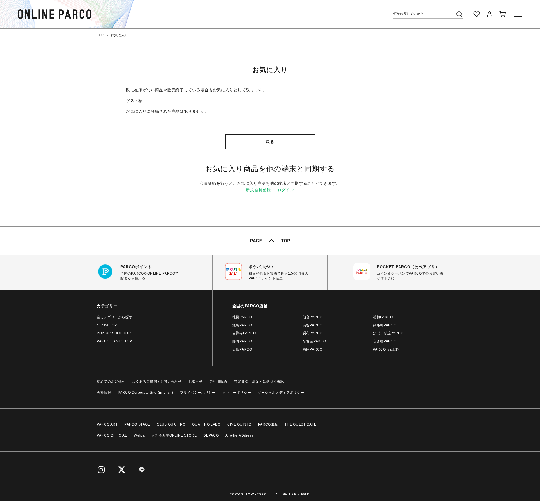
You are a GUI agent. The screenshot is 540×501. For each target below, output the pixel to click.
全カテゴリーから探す (114, 317)
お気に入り (120, 35)
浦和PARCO (383, 317)
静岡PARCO (242, 341)
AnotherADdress (239, 435)
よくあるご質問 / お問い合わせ (157, 382)
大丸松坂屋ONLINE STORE (174, 435)
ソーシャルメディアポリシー (281, 393)
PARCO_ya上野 (386, 349)
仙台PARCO (313, 317)
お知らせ (195, 382)
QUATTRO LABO (206, 424)
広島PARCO (242, 349)
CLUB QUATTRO (171, 424)
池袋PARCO (242, 325)
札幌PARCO (242, 317)
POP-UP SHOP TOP (114, 333)
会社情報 (104, 393)
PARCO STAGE (137, 424)
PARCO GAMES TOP (114, 341)
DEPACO (211, 435)
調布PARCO (313, 333)
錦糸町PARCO (385, 325)
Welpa (139, 435)
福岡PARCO (313, 349)
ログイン (286, 190)
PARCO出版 (268, 424)
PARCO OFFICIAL (112, 435)
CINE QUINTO (239, 424)
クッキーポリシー (236, 393)
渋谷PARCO (313, 325)
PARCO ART (107, 424)
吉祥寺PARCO (244, 333)
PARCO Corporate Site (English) (145, 393)
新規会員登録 (258, 190)
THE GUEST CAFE (300, 424)
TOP (100, 35)
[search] (459, 14)
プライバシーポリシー (198, 393)
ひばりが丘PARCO (388, 333)
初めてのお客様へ (111, 382)
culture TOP (107, 325)
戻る (270, 141)
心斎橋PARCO (385, 341)
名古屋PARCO (314, 341)
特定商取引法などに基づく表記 (259, 382)
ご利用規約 (219, 382)
